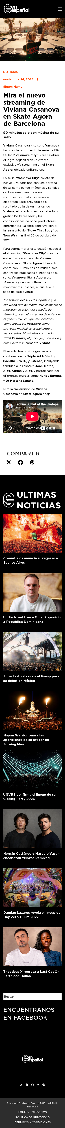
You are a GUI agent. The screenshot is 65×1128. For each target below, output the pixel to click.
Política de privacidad (32, 1117)
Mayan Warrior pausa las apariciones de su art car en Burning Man (26, 739)
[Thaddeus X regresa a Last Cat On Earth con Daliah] (32, 946)
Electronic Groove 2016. (32, 1103)
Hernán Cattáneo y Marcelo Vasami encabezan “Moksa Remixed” (32, 855)
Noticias (10, 72)
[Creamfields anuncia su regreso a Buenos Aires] (32, 532)
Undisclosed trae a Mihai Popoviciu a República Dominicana (32, 619)
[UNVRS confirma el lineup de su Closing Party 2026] (32, 769)
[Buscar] (56, 996)
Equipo (23, 1112)
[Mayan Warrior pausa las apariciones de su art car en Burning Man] (32, 709)
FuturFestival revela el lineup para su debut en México (31, 678)
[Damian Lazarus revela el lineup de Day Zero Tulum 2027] (32, 887)
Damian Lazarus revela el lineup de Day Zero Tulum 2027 (31, 914)
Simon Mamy (12, 87)
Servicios (39, 1112)
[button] (60, 9)
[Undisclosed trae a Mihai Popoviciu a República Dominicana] (32, 591)
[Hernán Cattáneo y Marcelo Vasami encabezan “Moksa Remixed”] (32, 828)
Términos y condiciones (32, 1122)
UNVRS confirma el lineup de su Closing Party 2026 (29, 796)
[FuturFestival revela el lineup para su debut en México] (32, 650)
